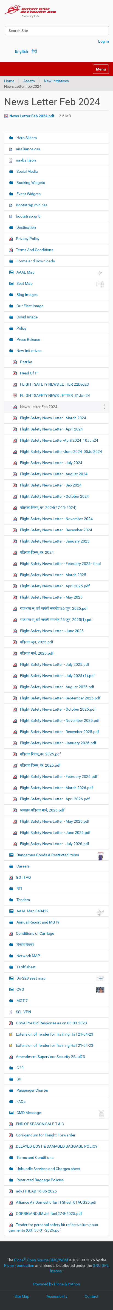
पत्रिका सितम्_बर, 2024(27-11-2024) (48, 507)
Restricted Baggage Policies (40, 1180)
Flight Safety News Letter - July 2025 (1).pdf (57, 675)
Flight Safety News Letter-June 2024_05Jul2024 (60, 451)
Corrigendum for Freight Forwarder (45, 1135)
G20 (20, 1068)
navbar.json (25, 160)
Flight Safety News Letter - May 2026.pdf (54, 821)
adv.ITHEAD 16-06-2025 (36, 1191)
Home (9, 81)
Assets (29, 81)
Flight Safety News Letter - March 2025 (52, 575)
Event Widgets (28, 194)
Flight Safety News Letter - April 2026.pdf (54, 799)
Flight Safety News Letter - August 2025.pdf (56, 687)
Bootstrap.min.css (31, 205)
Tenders (23, 900)
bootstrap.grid (28, 216)
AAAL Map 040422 (32, 911)
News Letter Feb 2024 (38, 407)
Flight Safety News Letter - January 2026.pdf (57, 743)
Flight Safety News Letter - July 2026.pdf (54, 844)
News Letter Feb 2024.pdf (32, 116)
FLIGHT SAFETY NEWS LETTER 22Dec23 (54, 384)
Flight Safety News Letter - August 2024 (53, 474)
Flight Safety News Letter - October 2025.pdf (57, 709)
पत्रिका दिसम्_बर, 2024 (36, 552)
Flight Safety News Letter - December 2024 (55, 530)
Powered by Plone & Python (56, 1284)
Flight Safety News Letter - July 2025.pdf (54, 664)
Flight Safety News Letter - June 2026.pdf (55, 832)
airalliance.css (27, 149)
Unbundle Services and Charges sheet (48, 1169)
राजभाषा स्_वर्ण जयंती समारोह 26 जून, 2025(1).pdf (56, 619)
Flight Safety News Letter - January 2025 (54, 541)
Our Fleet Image (29, 306)
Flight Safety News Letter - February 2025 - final (60, 563)
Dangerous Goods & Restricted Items (47, 855)
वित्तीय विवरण (25, 944)
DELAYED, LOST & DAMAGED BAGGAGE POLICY (56, 1146)
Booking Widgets (30, 182)
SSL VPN (23, 1012)
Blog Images (27, 294)
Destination (26, 227)
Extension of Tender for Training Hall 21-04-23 (54, 1034)
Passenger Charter (32, 1090)
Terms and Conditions (34, 1157)
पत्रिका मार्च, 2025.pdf (36, 653)
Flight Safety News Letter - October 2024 (54, 496)
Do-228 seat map (31, 978)
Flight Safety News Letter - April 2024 (51, 429)
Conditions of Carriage (34, 933)
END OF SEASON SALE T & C (39, 1124)
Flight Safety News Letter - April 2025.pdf (54, 586)
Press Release (28, 339)
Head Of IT (28, 373)
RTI (19, 888)
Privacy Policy (27, 238)
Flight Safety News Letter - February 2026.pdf (58, 776)
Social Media (27, 171)
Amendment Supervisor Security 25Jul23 (50, 1056)
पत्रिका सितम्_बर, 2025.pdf (40, 754)
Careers (23, 866)
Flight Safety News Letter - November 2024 (56, 519)
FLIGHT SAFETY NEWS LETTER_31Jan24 (54, 395)
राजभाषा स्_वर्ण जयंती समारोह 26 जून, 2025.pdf (53, 608)
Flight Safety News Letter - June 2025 (51, 631)
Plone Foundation (19, 1265)
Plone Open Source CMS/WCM (41, 1260)
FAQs (21, 1101)
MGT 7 (22, 1000)
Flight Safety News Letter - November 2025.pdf (59, 720)
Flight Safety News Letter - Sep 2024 (50, 485)
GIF (19, 1079)
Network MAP (28, 956)
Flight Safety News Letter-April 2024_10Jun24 (58, 440)
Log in (103, 41)
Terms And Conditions (34, 250)
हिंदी (34, 51)
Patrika (25, 362)
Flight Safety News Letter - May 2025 (51, 597)
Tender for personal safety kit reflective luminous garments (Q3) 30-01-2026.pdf (53, 1227)
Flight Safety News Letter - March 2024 (52, 418)
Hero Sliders (26, 138)
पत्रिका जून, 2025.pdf (36, 642)
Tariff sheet (26, 967)
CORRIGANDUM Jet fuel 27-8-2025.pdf (48, 1213)
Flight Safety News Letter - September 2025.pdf (59, 698)
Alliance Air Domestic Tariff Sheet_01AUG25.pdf (56, 1202)
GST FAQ (23, 877)
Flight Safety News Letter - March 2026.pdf (56, 788)
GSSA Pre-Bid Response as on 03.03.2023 (51, 1023)
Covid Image (27, 317)
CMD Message (28, 1112)
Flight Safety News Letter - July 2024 (50, 463)
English (21, 51)
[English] (30, 11)
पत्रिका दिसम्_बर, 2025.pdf (40, 765)
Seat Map (24, 283)
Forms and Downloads (35, 261)
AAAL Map (25, 272)
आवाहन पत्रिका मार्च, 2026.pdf (41, 810)
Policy (21, 328)
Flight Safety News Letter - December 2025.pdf (59, 731)
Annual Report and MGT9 (38, 922)
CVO (20, 989)
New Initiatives (56, 81)
